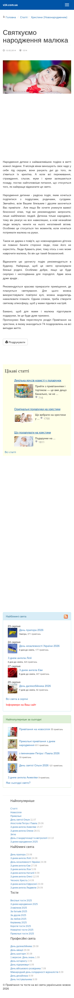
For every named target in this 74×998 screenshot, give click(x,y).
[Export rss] (66, 616)
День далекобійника (21, 946)
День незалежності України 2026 (39, 646)
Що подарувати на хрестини (32, 432)
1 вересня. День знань (22, 957)
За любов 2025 (18, 919)
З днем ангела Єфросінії (23, 884)
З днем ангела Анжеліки (23, 777)
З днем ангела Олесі (21, 876)
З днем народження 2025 (24, 841)
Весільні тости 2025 (21, 900)
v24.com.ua (10, 5)
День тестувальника (21, 979)
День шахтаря (18, 953)
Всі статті (10, 452)
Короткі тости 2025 (20, 926)
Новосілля (16, 812)
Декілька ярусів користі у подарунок (37, 380)
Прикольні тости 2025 (22, 933)
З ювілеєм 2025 (18, 907)
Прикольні (15, 816)
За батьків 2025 (18, 911)
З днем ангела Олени (21, 830)
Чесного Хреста (19, 880)
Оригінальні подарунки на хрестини (37, 409)
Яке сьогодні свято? (18, 782)
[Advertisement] (37, 127)
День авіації (16, 950)
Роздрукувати (16, 342)
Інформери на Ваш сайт (21, 704)
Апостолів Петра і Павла (23, 823)
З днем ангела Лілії (20, 658)
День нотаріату (18, 961)
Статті (24, 17)
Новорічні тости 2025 (21, 929)
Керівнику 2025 (18, 922)
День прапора (18, 854)
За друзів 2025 (18, 915)
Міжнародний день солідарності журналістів (34, 972)
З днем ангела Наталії (22, 873)
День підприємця (19, 964)
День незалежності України (25, 862)
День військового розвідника (25, 968)
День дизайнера (19, 975)
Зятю (13, 834)
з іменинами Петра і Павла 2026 (39, 753)
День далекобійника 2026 (35, 686)
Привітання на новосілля (34, 729)
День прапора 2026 (31, 630)
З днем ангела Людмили (23, 887)
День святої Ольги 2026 (34, 765)
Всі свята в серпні (17, 699)
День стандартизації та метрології (28, 838)
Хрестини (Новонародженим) (49, 17)
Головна (11, 17)
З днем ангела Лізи (20, 869)
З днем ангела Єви (31, 670)
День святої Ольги (20, 819)
